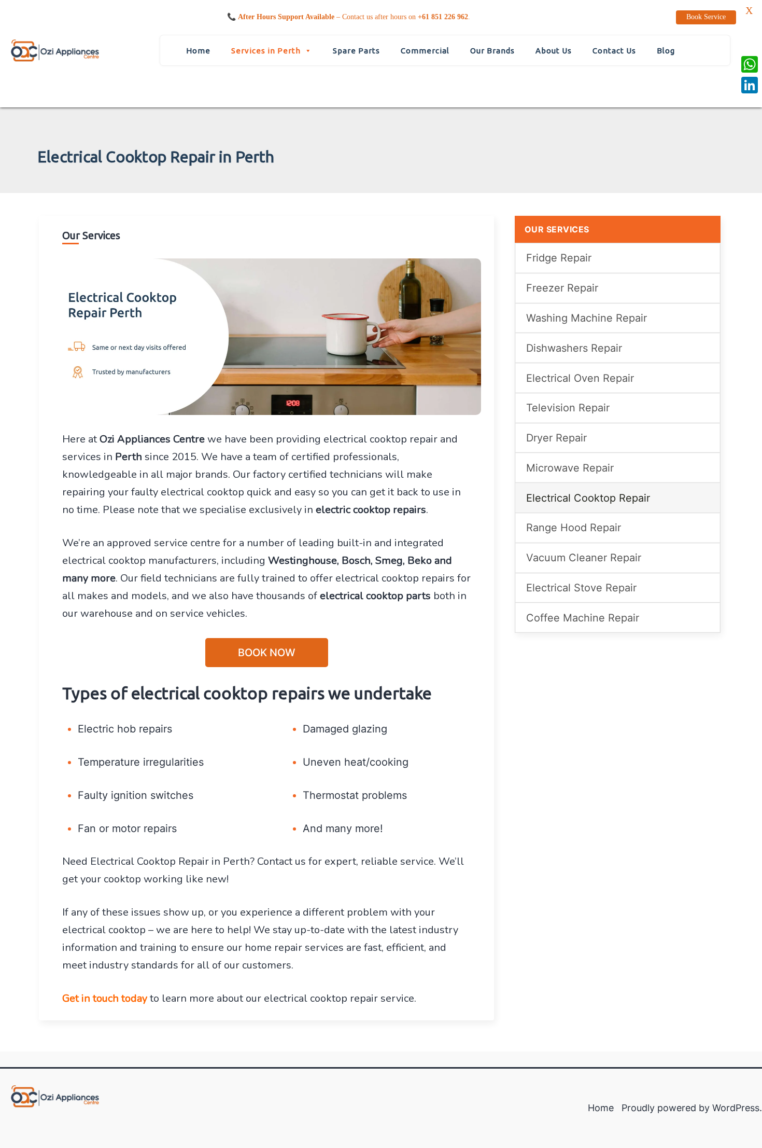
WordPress (735, 1107)
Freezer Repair (562, 288)
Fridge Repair (558, 258)
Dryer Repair (556, 438)
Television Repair (568, 408)
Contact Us (614, 50)
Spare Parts (356, 50)
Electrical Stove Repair (581, 588)
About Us (553, 50)
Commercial (425, 50)
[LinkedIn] (749, 85)
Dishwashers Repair (574, 348)
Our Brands (492, 50)
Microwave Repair (570, 468)
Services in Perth (266, 50)
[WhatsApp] (749, 64)
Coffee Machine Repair (582, 618)
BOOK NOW (266, 652)
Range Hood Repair (573, 527)
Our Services (557, 229)
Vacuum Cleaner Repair (583, 557)
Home (198, 50)
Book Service (706, 17)
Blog (666, 50)
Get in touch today (104, 998)
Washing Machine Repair (586, 318)
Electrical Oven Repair (580, 378)
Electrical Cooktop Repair (588, 498)
